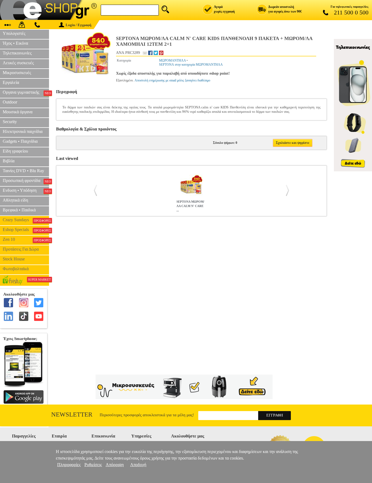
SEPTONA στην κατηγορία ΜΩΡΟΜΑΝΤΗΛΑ (191, 64)
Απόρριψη (115, 464)
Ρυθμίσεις (93, 464)
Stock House (14, 259)
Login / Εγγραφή (78, 25)
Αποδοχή (138, 464)
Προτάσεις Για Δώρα (21, 249)
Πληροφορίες (69, 464)
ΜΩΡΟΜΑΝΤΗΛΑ (172, 60)
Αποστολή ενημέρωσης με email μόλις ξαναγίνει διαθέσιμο (172, 80)
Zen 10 (26, 239)
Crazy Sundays (26, 219)
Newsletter (71, 414)
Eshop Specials (26, 229)
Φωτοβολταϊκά (16, 268)
